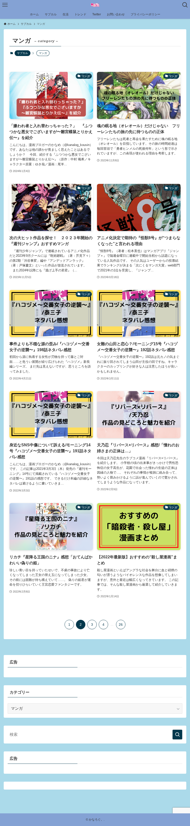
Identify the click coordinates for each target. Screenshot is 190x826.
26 (121, 625)
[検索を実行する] (177, 735)
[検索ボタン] (185, 5)
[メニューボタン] (5, 5)
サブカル (22, 53)
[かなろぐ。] (95, 5)
